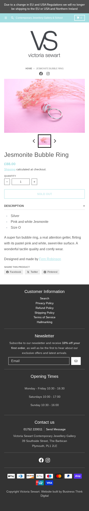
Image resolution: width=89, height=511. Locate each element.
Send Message (56, 429)
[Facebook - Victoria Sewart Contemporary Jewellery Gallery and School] (41, 73)
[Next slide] (55, 141)
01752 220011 (33, 429)
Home (28, 68)
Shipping (10, 169)
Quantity (10, 176)
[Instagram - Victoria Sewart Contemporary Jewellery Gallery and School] (48, 73)
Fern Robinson (50, 259)
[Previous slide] (34, 141)
